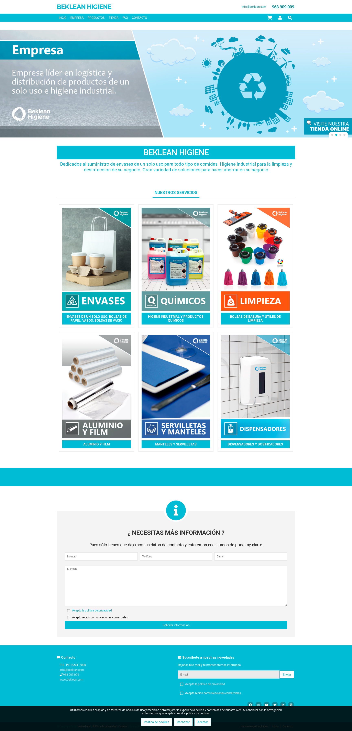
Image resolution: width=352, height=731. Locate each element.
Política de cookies (156, 722)
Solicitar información (176, 625)
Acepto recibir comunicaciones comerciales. (100, 617)
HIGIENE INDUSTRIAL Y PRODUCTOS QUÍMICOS (176, 318)
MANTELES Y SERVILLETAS (176, 444)
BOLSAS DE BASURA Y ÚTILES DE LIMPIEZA (255, 318)
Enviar (287, 674)
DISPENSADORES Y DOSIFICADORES (255, 444)
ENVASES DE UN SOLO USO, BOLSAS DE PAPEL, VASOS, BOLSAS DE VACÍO (96, 318)
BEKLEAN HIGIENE (84, 7)
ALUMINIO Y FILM (96, 444)
